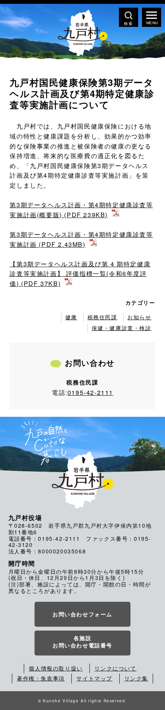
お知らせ (139, 317)
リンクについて (115, 668)
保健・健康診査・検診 (122, 328)
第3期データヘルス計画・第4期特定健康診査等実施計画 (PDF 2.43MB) (81, 239)
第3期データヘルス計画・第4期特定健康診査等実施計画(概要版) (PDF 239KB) (81, 209)
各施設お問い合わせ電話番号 (82, 641)
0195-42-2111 (90, 392)
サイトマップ (94, 678)
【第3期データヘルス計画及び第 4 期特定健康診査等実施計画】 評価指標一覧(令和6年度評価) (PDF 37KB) (80, 273)
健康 (71, 317)
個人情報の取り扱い (55, 668)
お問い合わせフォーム (82, 614)
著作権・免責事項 (41, 678)
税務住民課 (102, 317)
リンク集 (136, 678)
